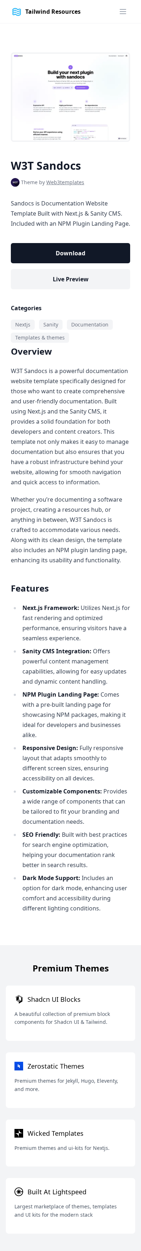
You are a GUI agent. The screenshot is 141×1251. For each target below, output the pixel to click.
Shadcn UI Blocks (54, 999)
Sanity (50, 324)
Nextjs (22, 324)
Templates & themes (40, 337)
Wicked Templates (55, 1133)
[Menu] (123, 11)
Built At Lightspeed (56, 1191)
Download (70, 253)
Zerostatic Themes (55, 1066)
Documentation (89, 324)
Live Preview (71, 279)
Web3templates (65, 182)
